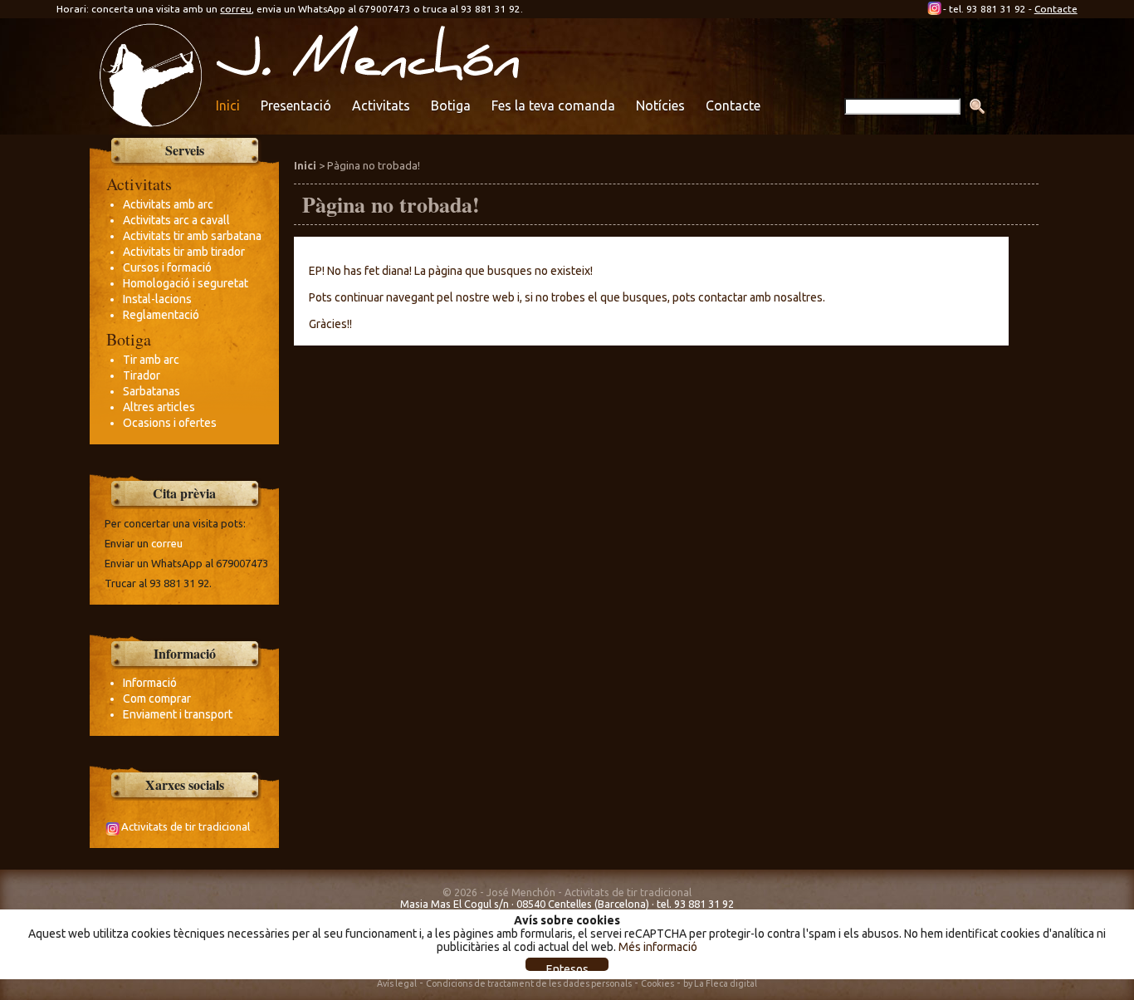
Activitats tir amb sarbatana (192, 236)
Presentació (296, 105)
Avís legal (397, 983)
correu (236, 8)
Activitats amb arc (168, 204)
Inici (228, 105)
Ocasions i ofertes (170, 422)
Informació (150, 682)
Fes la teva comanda (553, 105)
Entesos (567, 967)
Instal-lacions (157, 299)
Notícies (660, 105)
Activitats (381, 105)
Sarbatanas (151, 391)
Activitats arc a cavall (176, 220)
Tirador (141, 375)
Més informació (657, 946)
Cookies (657, 983)
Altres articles (159, 407)
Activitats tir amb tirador (184, 251)
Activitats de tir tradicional (185, 826)
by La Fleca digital (720, 983)
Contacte (1056, 8)
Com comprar (157, 698)
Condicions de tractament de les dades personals (529, 983)
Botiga (451, 105)
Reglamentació (161, 314)
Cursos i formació (167, 267)
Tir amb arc (151, 359)
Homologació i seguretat (185, 283)
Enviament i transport (177, 714)
